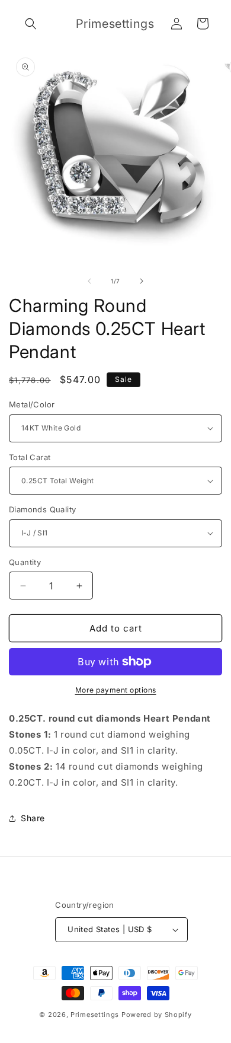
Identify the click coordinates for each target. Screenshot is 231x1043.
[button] (31, 24)
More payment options (115, 689)
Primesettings (94, 1014)
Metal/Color (31, 404)
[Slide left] (89, 281)
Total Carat (29, 457)
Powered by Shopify (156, 1014)
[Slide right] (142, 281)
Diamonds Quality (42, 509)
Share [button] (33, 818)
